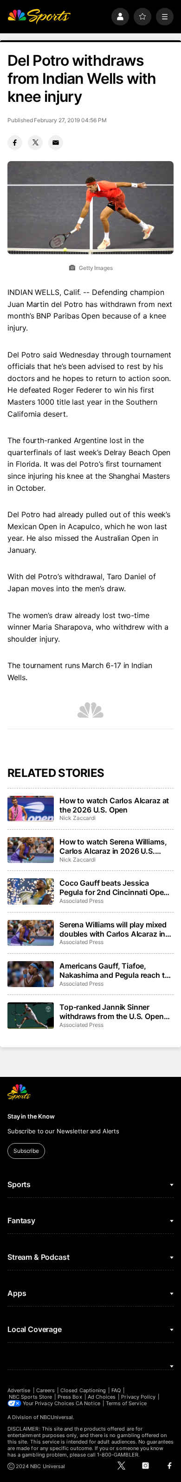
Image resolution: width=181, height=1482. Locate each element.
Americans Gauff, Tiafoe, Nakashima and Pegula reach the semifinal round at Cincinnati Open (116, 970)
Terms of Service (126, 1403)
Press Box (70, 1397)
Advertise (19, 1390)
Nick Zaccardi (77, 817)
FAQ (116, 1390)
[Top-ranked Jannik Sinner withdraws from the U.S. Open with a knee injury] (30, 1015)
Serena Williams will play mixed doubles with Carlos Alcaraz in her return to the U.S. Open (113, 929)
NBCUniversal (56, 1417)
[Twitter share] (35, 142)
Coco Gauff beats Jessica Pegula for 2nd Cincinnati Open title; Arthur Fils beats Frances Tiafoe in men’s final (113, 887)
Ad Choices (102, 1397)
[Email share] (55, 142)
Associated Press (81, 900)
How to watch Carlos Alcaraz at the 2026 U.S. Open (114, 805)
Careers (45, 1390)
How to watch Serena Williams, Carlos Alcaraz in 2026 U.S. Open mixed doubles (113, 846)
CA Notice (88, 1403)
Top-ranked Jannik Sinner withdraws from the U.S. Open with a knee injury (111, 1011)
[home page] (39, 16)
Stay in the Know (31, 1116)
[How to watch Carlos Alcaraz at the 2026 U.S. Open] (30, 809)
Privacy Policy (138, 1397)
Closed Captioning (83, 1390)
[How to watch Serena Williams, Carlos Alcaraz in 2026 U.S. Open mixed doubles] (30, 850)
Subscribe (26, 1150)
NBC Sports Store (30, 1397)
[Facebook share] (14, 142)
